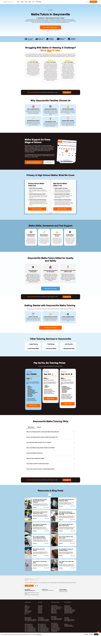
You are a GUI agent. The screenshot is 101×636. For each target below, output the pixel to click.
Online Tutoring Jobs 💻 (55, 602)
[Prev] (46, 495)
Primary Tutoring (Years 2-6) (55, 606)
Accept (96, 634)
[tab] (30, 427)
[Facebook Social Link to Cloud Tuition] (37, 585)
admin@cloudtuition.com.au (30, 590)
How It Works (27, 607)
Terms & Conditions (28, 611)
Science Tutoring (54, 611)
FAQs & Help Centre (28, 610)
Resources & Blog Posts (50, 490)
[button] (18, 2)
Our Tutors (26, 608)
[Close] (99, 634)
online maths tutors (30, 154)
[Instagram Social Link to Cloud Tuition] (35, 585)
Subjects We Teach (54, 605)
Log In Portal (40, 602)
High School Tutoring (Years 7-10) (56, 607)
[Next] (55, 495)
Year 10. (40, 145)
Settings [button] (86, 634)
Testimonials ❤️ (27, 606)
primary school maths (47, 145)
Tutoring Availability (62, 589)
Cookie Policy (38, 634)
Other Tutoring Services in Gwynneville (50, 338)
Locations (26, 609)
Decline (91, 634)
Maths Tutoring (53, 610)
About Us (26, 605)
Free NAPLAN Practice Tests (69, 626)
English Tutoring (53, 609)
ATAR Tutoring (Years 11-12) (55, 608)
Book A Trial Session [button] (67, 602)
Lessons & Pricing (28, 602)
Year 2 (36, 145)
